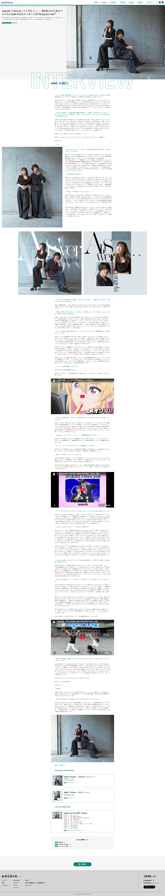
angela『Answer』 (71, 782)
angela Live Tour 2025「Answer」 (74, 830)
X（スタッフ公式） (64, 846)
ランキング (16, 882)
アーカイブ (16, 887)
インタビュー (5, 885)
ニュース (4, 880)
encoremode (17, 880)
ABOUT (27, 880)
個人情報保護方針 (148, 880)
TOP (2, 6)
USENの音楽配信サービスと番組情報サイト (35, 882)
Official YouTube (64, 844)
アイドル (16, 885)
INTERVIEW (7, 6)
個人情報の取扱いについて (150, 883)
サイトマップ (28, 885)
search (156, 2)
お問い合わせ (148, 887)
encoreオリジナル (14, 6)
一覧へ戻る (81, 864)
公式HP (61, 842)
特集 (3, 882)
